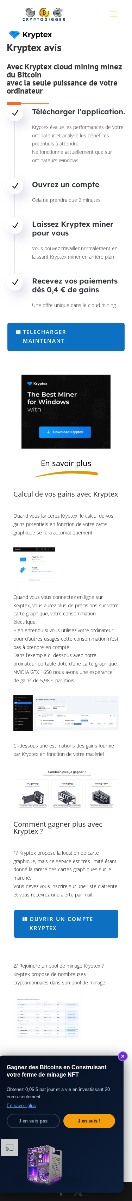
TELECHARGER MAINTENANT (45, 336)
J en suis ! (89, 1121)
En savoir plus (21, 1105)
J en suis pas (33, 1121)
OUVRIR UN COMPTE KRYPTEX (61, 923)
